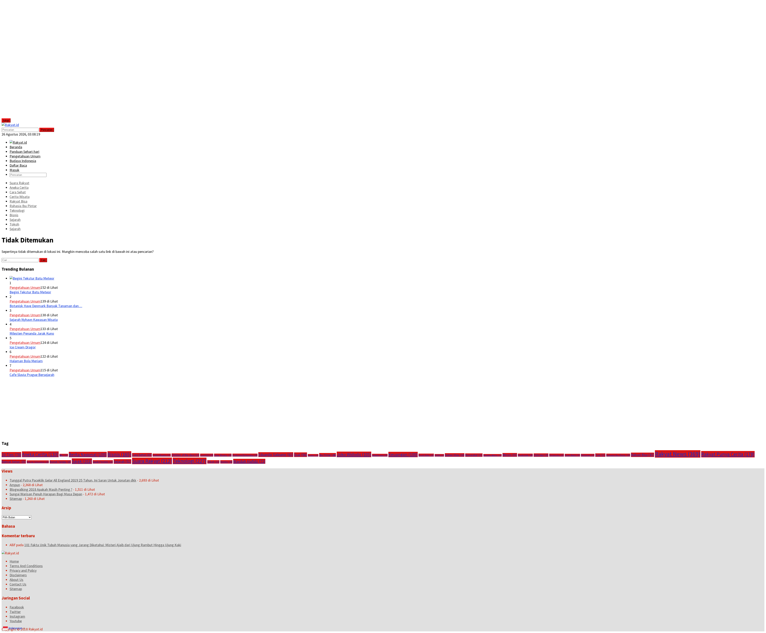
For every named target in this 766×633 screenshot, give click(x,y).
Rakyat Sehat (14, 462)
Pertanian (587, 455)
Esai (300, 454)
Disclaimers (18, 575)
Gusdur (313, 455)
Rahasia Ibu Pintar (618, 455)
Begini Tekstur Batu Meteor (30, 292)
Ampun (15, 485)
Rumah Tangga (60, 462)
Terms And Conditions (26, 566)
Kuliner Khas (454, 455)
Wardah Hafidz (249, 461)
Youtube (16, 621)
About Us (16, 579)
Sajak (82, 461)
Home (14, 561)
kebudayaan (380, 455)
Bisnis (119, 454)
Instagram (17, 616)
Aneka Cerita (40, 454)
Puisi (600, 455)
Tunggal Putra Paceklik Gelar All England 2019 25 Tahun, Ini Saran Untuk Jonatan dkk (73, 480)
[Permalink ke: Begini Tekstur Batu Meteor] (32, 278)
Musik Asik (525, 455)
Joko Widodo (354, 454)
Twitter (15, 611)
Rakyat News (677, 454)
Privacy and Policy (23, 570)
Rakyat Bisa (642, 455)
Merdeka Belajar (492, 455)
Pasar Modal (572, 455)
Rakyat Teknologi (38, 461)
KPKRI (439, 455)
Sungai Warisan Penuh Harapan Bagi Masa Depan (46, 494)
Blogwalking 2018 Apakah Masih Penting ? (41, 489)
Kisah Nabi (426, 455)
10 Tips (11, 454)
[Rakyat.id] (10, 125)
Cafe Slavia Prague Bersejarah (32, 374)
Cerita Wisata (162, 455)
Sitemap (16, 498)
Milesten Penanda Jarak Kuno (32, 333)
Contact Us (18, 584)
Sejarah (122, 461)
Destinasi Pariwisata (245, 455)
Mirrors (509, 455)
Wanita (226, 462)
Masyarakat (474, 455)
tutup (6, 120)
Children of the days (185, 455)
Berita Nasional (88, 454)
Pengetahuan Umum (25, 287)
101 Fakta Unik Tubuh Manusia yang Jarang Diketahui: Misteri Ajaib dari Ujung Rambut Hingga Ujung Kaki (102, 545)
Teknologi (189, 461)
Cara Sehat (142, 455)
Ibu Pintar (327, 455)
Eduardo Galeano (275, 454)
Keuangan (403, 454)
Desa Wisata (223, 455)
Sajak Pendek (103, 462)
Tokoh (213, 462)
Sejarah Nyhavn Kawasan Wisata (34, 319)
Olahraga (541, 455)
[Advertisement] (31, 61)
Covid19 (206, 455)
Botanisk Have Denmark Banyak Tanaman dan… (46, 306)
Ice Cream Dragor (23, 347)
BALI (63, 455)
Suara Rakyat (152, 461)
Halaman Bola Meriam (26, 361)
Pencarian (46, 129)
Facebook (17, 607)
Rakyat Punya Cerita (728, 454)
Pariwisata (556, 455)
